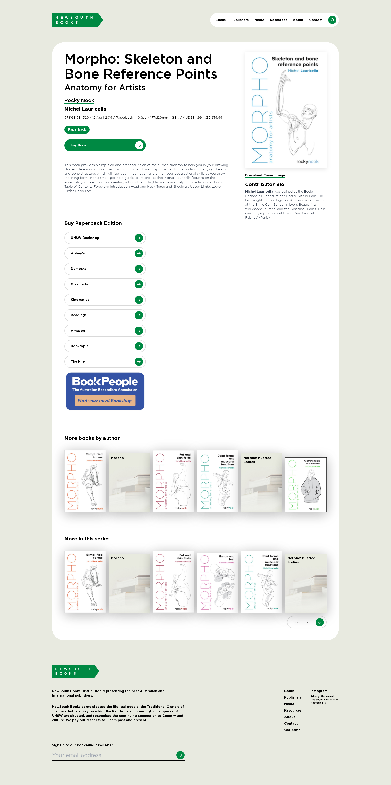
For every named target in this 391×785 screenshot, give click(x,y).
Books (220, 20)
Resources (278, 20)
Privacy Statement (322, 696)
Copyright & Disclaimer (325, 699)
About (298, 20)
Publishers (240, 20)
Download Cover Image (265, 175)
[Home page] (77, 20)
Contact (316, 20)
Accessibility (318, 703)
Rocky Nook (79, 100)
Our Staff (292, 730)
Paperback (77, 129)
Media (259, 20)
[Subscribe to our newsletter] (180, 755)
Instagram (319, 691)
